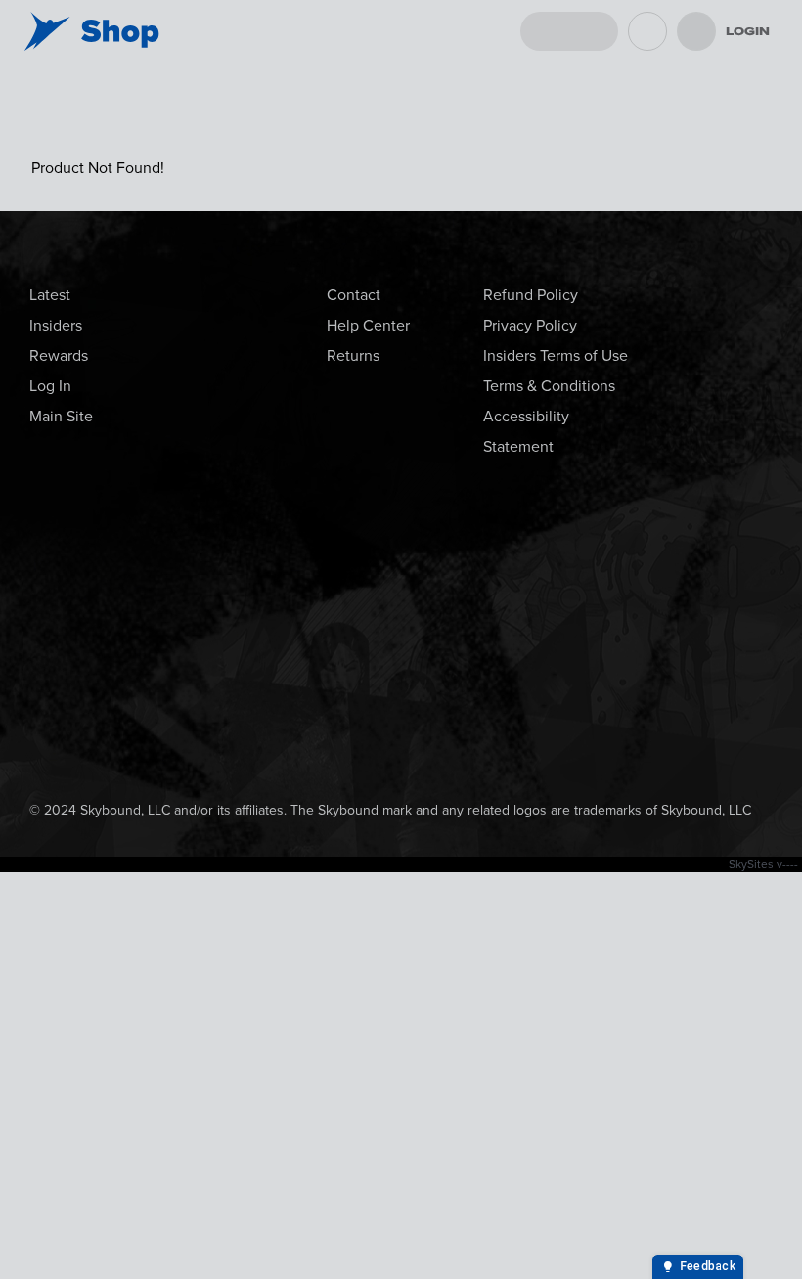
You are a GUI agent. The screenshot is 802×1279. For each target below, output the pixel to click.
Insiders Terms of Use (555, 355)
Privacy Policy (530, 325)
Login (748, 31)
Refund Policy (530, 295)
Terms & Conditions (549, 386)
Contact (353, 295)
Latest (49, 295)
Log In (50, 386)
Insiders (55, 325)
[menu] (696, 31)
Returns (353, 355)
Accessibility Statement (526, 431)
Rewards (58, 355)
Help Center (368, 325)
